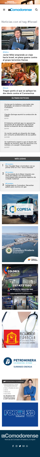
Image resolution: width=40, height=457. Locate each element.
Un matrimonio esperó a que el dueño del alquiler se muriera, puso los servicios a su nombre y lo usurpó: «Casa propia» (20, 143)
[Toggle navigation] (4, 9)
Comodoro (10, 164)
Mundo (6, 88)
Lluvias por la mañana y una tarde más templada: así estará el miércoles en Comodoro (19, 105)
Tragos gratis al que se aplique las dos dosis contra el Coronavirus (19, 92)
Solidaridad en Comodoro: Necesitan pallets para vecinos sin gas (19, 186)
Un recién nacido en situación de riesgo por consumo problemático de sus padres (20, 134)
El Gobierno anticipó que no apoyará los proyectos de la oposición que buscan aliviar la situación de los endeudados (19, 124)
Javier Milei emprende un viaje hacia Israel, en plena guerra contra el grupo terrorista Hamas (20, 57)
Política (6, 52)
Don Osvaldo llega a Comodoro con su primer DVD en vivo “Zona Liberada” (20, 166)
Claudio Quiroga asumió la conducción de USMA (20, 115)
